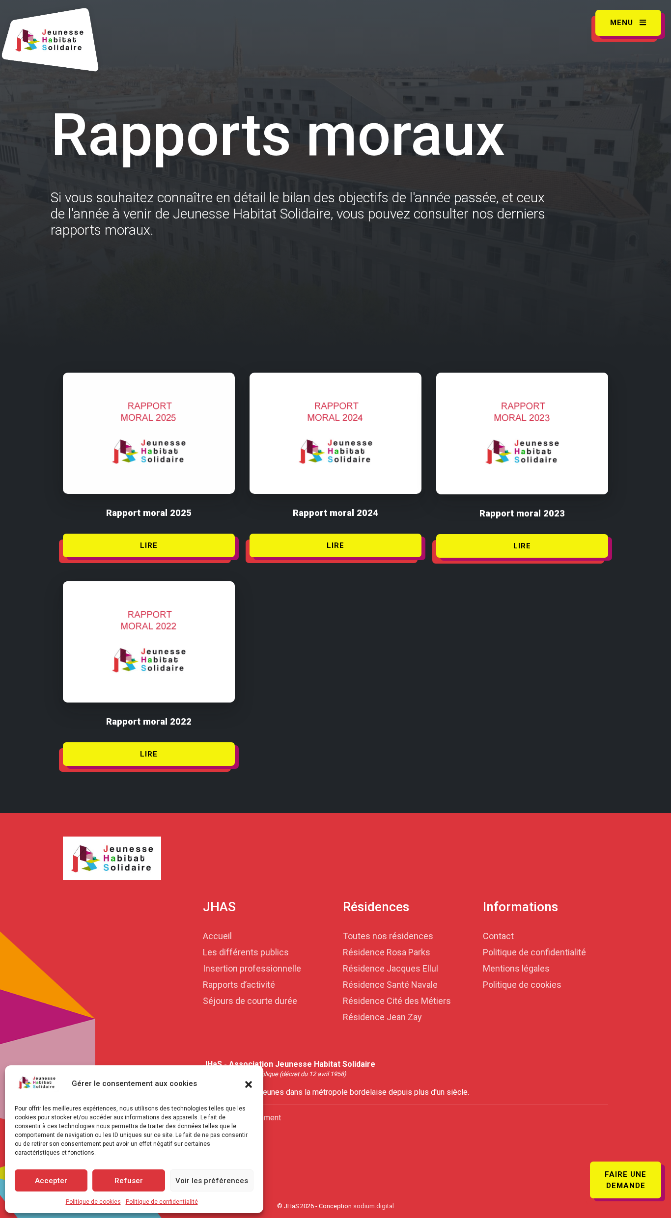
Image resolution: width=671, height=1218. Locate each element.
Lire (149, 545)
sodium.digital (373, 1206)
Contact (498, 936)
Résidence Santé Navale (390, 984)
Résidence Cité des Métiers (397, 1001)
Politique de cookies (93, 1201)
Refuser (128, 1180)
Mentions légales (516, 968)
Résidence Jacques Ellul (390, 968)
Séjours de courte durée (250, 1001)
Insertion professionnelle (252, 968)
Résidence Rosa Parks (386, 952)
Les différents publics (246, 952)
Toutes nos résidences (388, 936)
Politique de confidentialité (162, 1201)
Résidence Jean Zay (382, 1017)
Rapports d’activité (239, 984)
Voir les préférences (211, 1180)
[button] (248, 1083)
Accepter (51, 1180)
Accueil (217, 936)
